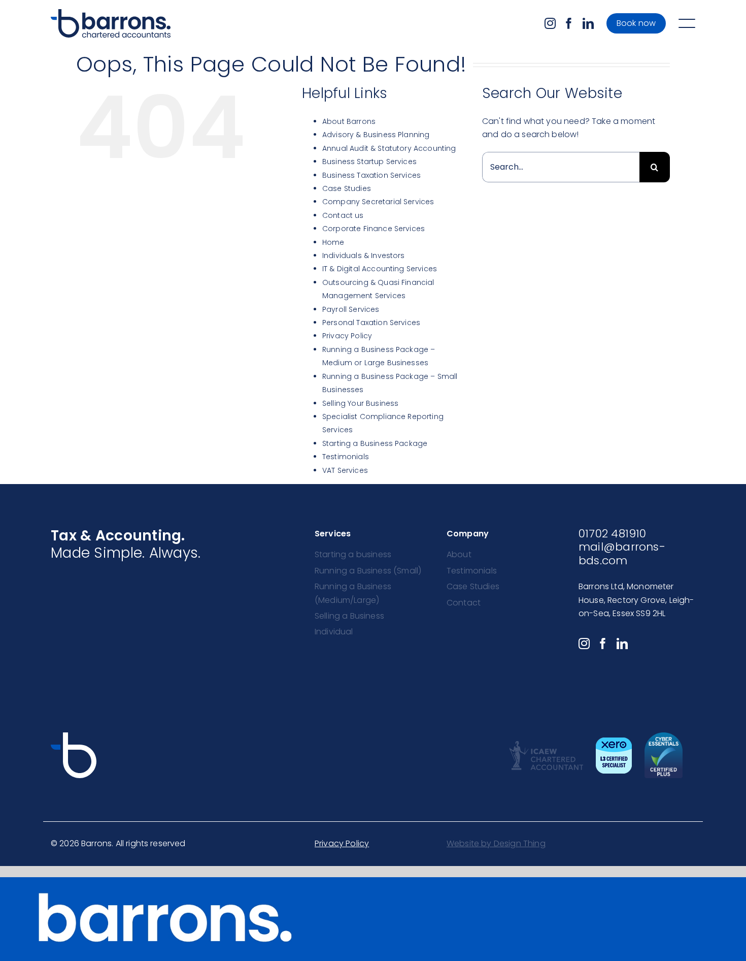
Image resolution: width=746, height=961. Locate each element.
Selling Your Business (360, 403)
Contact (464, 602)
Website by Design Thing (496, 843)
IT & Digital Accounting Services (379, 269)
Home (333, 242)
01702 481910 (613, 533)
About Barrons (349, 121)
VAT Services (345, 470)
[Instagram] (550, 23)
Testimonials (345, 457)
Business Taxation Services (371, 175)
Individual (334, 631)
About (459, 554)
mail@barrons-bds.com (622, 553)
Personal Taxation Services (371, 322)
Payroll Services (351, 309)
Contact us (343, 215)
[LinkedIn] (588, 23)
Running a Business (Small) (368, 570)
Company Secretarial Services (378, 202)
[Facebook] (568, 23)
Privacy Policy (347, 336)
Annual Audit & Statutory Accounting (389, 148)
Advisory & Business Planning (375, 135)
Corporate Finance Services (373, 228)
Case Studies (346, 188)
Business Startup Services (369, 161)
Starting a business (353, 554)
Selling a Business (349, 616)
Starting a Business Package (374, 443)
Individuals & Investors (363, 255)
